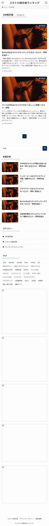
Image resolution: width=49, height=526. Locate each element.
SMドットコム (35, 266)
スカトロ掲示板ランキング (25, 2)
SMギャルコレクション (21, 266)
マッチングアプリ (29, 277)
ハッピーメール (16, 273)
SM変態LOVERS (7, 270)
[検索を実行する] (45, 148)
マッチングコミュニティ (14, 247)
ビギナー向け (36, 273)
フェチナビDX (7, 277)
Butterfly (11, 262)
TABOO (26, 270)
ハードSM (26, 273)
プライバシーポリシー (26, 519)
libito (26, 262)
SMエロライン (7, 266)
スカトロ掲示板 (11, 241)
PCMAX (33, 262)
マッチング (17, 277)
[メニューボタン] (2, 2)
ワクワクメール (7, 281)
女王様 (34, 281)
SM (39, 262)
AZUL (4, 262)
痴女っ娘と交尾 (7, 284)
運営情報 (38, 519)
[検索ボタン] (46, 2)
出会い (27, 281)
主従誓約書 (18, 281)
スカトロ (5, 273)
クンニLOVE (34, 270)
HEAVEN (19, 262)
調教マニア (18, 284)
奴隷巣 (40, 281)
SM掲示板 (9, 236)
